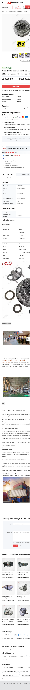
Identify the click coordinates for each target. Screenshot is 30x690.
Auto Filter (22, 656)
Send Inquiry (15, 86)
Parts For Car (19, 667)
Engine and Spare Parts (7, 638)
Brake (4, 656)
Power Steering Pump (8, 660)
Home (3, 11)
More (3, 678)
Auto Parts (26, 11)
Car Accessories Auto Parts (9, 671)
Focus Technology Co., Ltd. (20, 683)
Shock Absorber (13, 656)
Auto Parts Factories (8, 667)
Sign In (4, 167)
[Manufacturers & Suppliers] (15, 2)
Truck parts (4, 641)
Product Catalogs (24, 635)
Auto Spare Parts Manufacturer (10, 675)
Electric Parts (19, 641)
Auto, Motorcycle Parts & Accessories (14, 11)
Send (15, 546)
